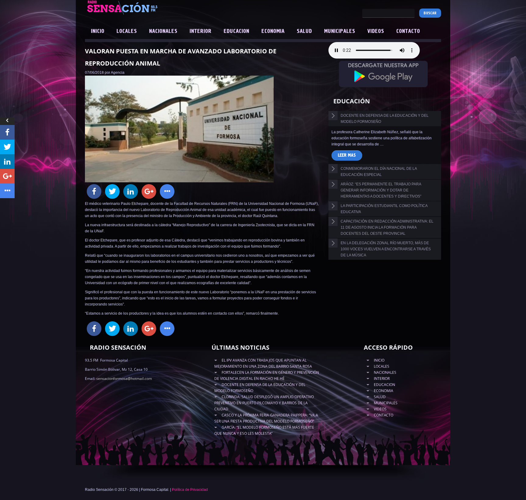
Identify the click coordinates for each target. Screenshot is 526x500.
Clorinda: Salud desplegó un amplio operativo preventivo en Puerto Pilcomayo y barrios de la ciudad (264, 403)
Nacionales (163, 31)
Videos (375, 31)
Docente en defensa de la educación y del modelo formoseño (385, 118)
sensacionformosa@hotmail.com (124, 378)
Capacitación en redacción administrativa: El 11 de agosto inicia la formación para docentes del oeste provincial (387, 227)
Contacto (408, 31)
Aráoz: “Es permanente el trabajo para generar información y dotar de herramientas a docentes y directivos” (381, 190)
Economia (273, 31)
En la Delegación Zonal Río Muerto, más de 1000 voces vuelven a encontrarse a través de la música (386, 249)
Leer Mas (347, 155)
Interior (201, 31)
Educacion (236, 31)
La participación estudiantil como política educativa (384, 209)
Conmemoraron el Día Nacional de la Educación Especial (379, 171)
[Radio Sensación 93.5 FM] (156, 7)
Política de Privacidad (190, 490)
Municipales (339, 31)
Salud (304, 31)
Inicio (97, 31)
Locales (127, 31)
